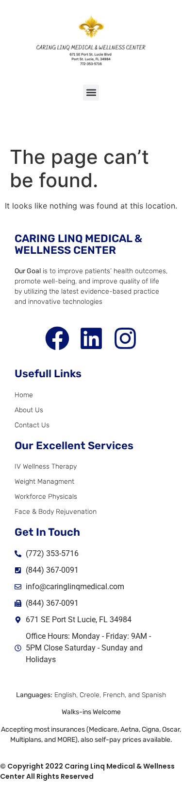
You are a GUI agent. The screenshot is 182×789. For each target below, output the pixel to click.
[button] (91, 93)
